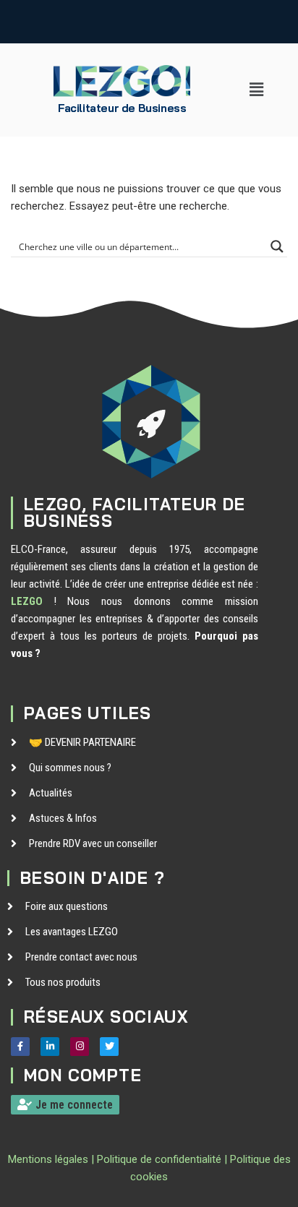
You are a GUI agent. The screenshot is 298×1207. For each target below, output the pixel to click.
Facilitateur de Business (122, 108)
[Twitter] (109, 1046)
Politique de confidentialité (159, 1159)
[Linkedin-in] (50, 1046)
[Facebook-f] (20, 1046)
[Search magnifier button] (277, 246)
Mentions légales (48, 1159)
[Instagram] (79, 1046)
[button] (256, 89)
